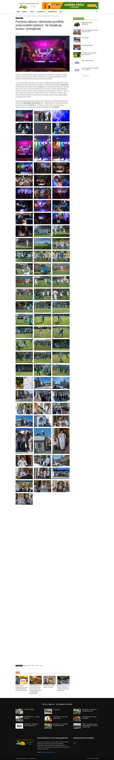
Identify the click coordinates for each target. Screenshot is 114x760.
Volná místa (41, 11)
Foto (33, 665)
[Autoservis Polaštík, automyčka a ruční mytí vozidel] (77, 32)
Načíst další (85, 75)
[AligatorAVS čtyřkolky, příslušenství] (77, 24)
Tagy (60, 11)
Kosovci (36, 665)
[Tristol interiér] (77, 39)
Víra (41, 665)
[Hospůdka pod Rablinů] (77, 47)
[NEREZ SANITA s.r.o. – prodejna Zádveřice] (19, 718)
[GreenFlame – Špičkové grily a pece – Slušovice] (77, 55)
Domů (17, 16)
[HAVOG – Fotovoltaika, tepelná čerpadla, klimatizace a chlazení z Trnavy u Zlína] (77, 726)
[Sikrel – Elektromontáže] (77, 62)
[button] (96, 12)
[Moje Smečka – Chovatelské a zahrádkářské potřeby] (48, 726)
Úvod (18, 11)
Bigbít (25, 665)
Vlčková (59, 683)
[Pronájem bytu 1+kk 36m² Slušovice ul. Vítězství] (49, 680)
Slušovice (45, 683)
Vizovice (17, 683)
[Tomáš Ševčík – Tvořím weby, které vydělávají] (48, 718)
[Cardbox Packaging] (19, 711)
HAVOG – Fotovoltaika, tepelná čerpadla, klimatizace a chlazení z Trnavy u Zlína (90, 725)
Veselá (21, 18)
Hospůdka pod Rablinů (87, 45)
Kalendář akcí (52, 11)
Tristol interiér (85, 37)
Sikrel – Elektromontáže (88, 60)
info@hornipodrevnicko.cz (48, 752)
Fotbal (29, 665)
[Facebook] (74, 742)
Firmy (32, 11)
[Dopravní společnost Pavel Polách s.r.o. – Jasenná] (77, 70)
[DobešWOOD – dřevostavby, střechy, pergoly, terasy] (19, 726)
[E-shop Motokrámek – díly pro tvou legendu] (77, 718)
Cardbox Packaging (29, 709)
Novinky (24, 11)
